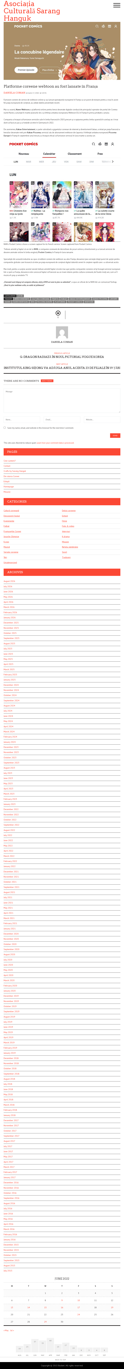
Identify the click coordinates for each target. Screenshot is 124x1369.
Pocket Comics (75, 302)
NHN (33, 302)
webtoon (89, 302)
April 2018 (8, 1099)
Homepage (9, 486)
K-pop (6, 541)
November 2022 (11, 814)
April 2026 (8, 602)
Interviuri (66, 531)
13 (12, 1307)
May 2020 (8, 970)
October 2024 (10, 695)
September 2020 (11, 949)
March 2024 (9, 731)
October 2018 (10, 1068)
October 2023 (10, 757)
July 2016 (8, 1208)
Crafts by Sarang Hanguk (15, 471)
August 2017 (9, 1141)
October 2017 (10, 1130)
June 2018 (8, 1089)
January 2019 (10, 1053)
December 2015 (11, 1244)
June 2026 (8, 591)
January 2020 (10, 990)
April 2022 (8, 850)
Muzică (7, 547)
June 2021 (8, 902)
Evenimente (9, 521)
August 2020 (9, 954)
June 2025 (8, 654)
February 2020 (10, 985)
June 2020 (8, 964)
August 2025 (9, 643)
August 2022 (9, 830)
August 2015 (9, 1265)
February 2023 (10, 799)
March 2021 (9, 918)
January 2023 (10, 804)
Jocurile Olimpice (11, 536)
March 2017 (9, 1167)
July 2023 (8, 773)
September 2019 (11, 1011)
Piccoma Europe (44, 302)
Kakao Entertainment (80, 299)
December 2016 (11, 1182)
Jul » (12, 1330)
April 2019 (8, 1037)
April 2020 (8, 975)
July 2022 (8, 835)
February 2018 (10, 1110)
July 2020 (8, 959)
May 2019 (8, 1032)
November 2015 (11, 1250)
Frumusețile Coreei (12, 531)
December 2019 (11, 996)
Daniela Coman (14, 92)
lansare (113, 299)
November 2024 (11, 690)
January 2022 (10, 866)
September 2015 (11, 1260)
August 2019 (9, 1016)
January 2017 (10, 1177)
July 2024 (8, 710)
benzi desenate (22, 299)
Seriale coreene (11, 552)
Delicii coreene (69, 510)
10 (78, 1300)
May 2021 (8, 907)
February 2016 (10, 1234)
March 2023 (9, 793)
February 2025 (10, 674)
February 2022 (10, 861)
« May (6, 1330)
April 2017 (8, 1161)
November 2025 (11, 628)
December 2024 (11, 685)
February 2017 (10, 1172)
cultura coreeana (40, 299)
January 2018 (10, 1115)
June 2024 (8, 716)
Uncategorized (10, 562)
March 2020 (9, 980)
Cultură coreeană (11, 510)
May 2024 (8, 721)
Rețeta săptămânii (70, 547)
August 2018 (9, 1079)
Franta (55, 299)
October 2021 (10, 881)
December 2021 (11, 871)
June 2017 (8, 1151)
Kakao (64, 299)
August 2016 (9, 1203)
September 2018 (11, 1073)
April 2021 (8, 913)
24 (78, 1314)
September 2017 (11, 1136)
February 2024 (10, 736)
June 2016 (8, 1213)
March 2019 (9, 1042)
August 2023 (9, 767)
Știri (20, 296)
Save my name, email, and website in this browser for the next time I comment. (40, 428)
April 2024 (8, 726)
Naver (7, 302)
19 (112, 1307)
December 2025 (11, 622)
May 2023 (8, 783)
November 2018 (11, 1063)
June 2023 (8, 778)
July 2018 (8, 1084)
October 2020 (10, 944)
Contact (7, 466)
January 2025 (10, 679)
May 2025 (8, 659)
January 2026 (10, 617)
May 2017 (8, 1156)
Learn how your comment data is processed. (55, 443)
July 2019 (8, 1021)
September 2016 (11, 1198)
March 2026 (9, 607)
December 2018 (11, 1058)
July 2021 (8, 897)
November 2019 (11, 1001)
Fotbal (6, 526)
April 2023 (8, 788)
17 (78, 1307)
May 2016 (8, 1219)
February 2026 (10, 612)
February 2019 (10, 1047)
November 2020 (11, 939)
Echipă (6, 481)
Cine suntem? (10, 460)
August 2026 (9, 581)
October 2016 (10, 1193)
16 (62, 1307)
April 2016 (8, 1224)
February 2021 (10, 923)
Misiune (7, 491)
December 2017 (11, 1120)
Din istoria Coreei (11, 476)
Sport (64, 552)
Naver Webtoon (20, 302)
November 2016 (11, 1187)
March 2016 (9, 1229)
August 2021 (9, 892)
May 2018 (8, 1094)
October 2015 (10, 1255)
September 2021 (11, 887)
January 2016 (10, 1239)
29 (45, 1321)
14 (28, 1307)
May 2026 (8, 596)
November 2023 (11, 752)
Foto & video (68, 526)
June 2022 (8, 840)
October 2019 (10, 1006)
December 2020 (11, 933)
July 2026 (8, 586)
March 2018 (9, 1104)
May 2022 (8, 845)
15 (45, 1307)
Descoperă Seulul (12, 515)
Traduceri (66, 557)
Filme (64, 521)
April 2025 (8, 664)
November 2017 (11, 1125)
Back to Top (60, 1360)
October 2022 (10, 819)
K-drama (66, 536)
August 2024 (9, 705)
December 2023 (11, 747)
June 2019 (8, 1027)
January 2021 (10, 928)
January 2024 (10, 742)
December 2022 (11, 809)
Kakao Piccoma (100, 299)
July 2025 (8, 648)
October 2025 (10, 633)
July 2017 (8, 1146)
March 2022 (9, 856)
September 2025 (11, 638)
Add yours (47, 381)
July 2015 (8, 1270)
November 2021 (11, 876)
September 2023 (11, 762)
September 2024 (11, 700)
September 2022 (11, 824)
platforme (60, 302)
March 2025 (9, 669)
